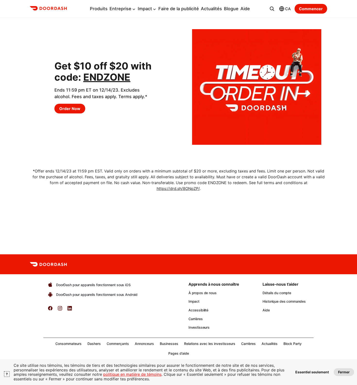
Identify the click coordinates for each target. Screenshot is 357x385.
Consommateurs (68, 344)
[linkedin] (70, 310)
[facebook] (50, 310)
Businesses (169, 344)
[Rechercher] (272, 9)
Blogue (231, 8)
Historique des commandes (284, 301)
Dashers (94, 344)
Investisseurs (199, 327)
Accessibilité (198, 310)
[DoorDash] (48, 9)
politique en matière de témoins (132, 374)
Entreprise (120, 8)
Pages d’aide (178, 353)
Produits (99, 8)
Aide (245, 8)
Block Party (292, 344)
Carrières (195, 319)
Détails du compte (277, 293)
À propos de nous (202, 293)
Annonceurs (144, 344)
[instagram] (60, 310)
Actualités (211, 8)
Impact (145, 8)
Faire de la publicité (178, 8)
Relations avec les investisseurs (209, 344)
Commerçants (118, 344)
